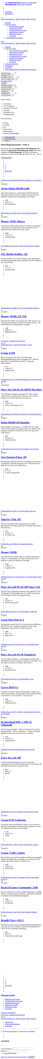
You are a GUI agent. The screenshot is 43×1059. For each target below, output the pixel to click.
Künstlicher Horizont (10, 108)
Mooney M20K (9, 552)
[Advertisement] (21, 292)
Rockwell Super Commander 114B (19, 887)
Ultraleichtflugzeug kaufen (18, 30)
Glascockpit (7, 104)
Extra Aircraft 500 (11, 757)
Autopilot (6, 110)
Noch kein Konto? (21, 1057)
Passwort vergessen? (7, 1057)
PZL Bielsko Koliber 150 (14, 254)
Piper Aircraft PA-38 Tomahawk (18, 654)
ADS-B (5, 123)
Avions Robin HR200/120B (15, 188)
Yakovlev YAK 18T (11, 519)
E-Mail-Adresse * (7, 1049)
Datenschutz (24, 69)
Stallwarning (7, 129)
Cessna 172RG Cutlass (13, 852)
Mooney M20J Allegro (13, 221)
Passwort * (4, 1051)
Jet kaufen (12, 36)
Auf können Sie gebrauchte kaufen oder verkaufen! (20, 3)
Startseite (8, 47)
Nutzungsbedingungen (12, 69)
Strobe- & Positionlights (11, 133)
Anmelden (8, 12)
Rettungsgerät (7, 131)
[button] (6, 81)
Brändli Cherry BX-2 (12, 920)
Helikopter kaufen (15, 34)
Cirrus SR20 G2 (9, 687)
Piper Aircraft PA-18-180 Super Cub (20, 587)
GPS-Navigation (8, 106)
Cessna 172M (8, 353)
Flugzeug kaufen (8, 995)
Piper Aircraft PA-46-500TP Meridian (21, 389)
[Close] (2, 1045)
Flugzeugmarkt (10, 137)
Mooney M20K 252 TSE (14, 316)
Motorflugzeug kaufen (16, 26)
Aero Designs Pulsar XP (14, 457)
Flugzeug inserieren (11, 64)
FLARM (6, 125)
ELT (4, 127)
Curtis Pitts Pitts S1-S (12, 619)
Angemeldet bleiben (9, 1053)
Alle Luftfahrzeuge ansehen (18, 51)
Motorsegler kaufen (15, 28)
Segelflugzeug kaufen (16, 32)
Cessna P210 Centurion (13, 820)
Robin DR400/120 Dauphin (15, 422)
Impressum (32, 69)
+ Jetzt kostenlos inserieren (14, 38)
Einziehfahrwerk (8, 112)
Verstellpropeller (8, 114)
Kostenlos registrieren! (8, 1013)
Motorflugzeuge (7, 158)
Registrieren (9, 14)
